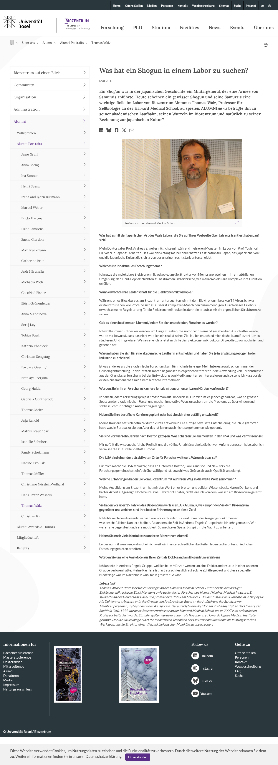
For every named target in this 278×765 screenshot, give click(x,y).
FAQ (238, 671)
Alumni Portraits (72, 43)
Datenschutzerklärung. (104, 756)
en (262, 5)
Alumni (48, 43)
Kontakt (182, 5)
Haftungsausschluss (17, 689)
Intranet (251, 5)
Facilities (189, 27)
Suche (237, 5)
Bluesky (206, 681)
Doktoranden (12, 662)
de (269, 5)
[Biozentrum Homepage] (77, 22)
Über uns (264, 27)
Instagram (207, 668)
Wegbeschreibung (203, 5)
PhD (137, 27)
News (214, 27)
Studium (161, 27)
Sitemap (224, 5)
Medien (152, 5)
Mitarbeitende (13, 666)
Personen (167, 5)
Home (117, 5)
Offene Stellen (134, 5)
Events (237, 27)
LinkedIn (206, 656)
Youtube (206, 693)
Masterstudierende (17, 657)
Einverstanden (137, 757)
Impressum (11, 685)
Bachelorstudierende (18, 653)
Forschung (112, 27)
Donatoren (11, 675)
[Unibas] (29, 21)
